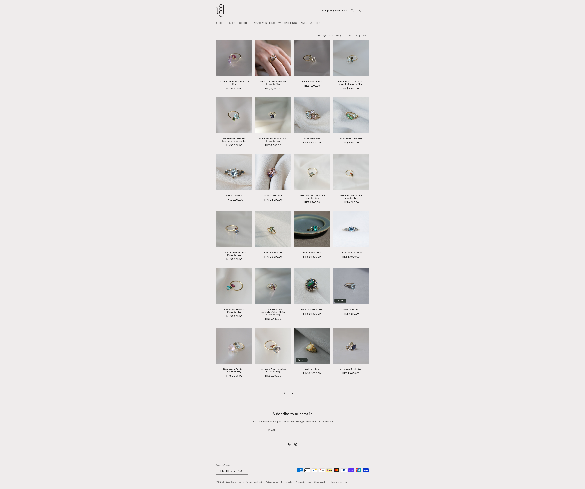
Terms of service (303, 482)
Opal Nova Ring (312, 369)
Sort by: (322, 35)
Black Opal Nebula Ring (312, 309)
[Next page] (300, 392)
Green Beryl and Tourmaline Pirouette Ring (312, 196)
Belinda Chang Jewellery (234, 482)
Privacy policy (287, 482)
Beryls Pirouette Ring (312, 81)
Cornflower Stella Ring (351, 369)
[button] (220, 23)
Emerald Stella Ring (312, 252)
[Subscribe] (316, 430)
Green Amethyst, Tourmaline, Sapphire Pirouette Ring (351, 82)
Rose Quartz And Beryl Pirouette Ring (234, 370)
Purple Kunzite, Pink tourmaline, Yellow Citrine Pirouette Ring (273, 312)
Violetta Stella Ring (273, 195)
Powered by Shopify (254, 482)
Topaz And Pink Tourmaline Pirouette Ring (273, 370)
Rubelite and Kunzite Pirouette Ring (234, 82)
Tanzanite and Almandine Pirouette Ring (234, 253)
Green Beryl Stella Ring (273, 252)
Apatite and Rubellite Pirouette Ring (234, 310)
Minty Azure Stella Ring (351, 138)
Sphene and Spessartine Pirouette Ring (350, 196)
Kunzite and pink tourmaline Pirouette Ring (273, 82)
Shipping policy (321, 482)
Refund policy (272, 482)
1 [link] (284, 392)
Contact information (339, 482)
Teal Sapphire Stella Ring (351, 252)
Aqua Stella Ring (351, 309)
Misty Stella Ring (312, 138)
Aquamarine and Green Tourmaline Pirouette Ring (234, 139)
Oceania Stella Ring (234, 195)
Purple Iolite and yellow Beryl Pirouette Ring (273, 139)
